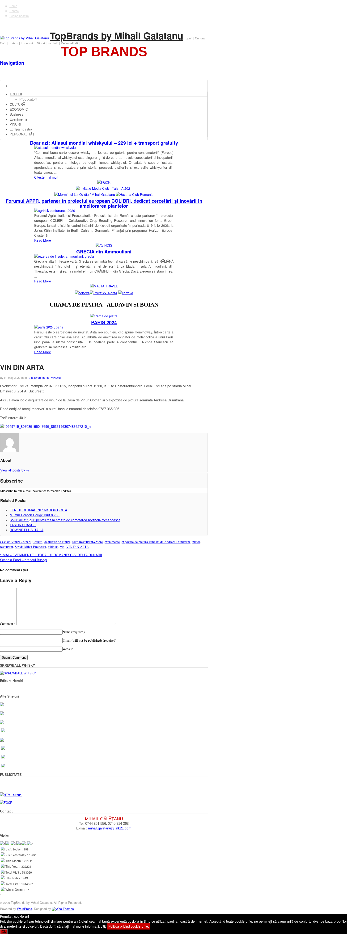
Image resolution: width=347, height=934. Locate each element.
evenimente (112, 541)
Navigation (12, 62)
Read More (42, 240)
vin (62, 546)
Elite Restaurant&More (87, 541)
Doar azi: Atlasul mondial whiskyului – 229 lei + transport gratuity (104, 142)
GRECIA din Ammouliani (103, 251)
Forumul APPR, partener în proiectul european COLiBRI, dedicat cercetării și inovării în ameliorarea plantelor (104, 203)
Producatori (28, 99)
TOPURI (16, 94)
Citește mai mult (46, 177)
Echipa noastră (19, 16)
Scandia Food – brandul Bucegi (23, 559)
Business (16, 114)
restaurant (6, 546)
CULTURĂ (17, 104)
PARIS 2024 (104, 322)
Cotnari (37, 541)
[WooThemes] (63, 908)
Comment (8, 623)
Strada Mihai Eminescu (30, 546)
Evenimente (18, 119)
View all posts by (14, 470)
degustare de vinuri (57, 541)
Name (74, 632)
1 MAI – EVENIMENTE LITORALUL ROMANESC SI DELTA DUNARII (51, 554)
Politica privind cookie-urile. (128, 926)
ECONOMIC (19, 109)
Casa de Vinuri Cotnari (15, 541)
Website (68, 649)
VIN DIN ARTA (77, 546)
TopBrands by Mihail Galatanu (116, 35)
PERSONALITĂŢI (22, 134)
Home (13, 6)
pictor (196, 541)
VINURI (15, 124)
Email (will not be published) (89, 640)
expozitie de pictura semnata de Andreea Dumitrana (156, 541)
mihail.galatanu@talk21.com (109, 828)
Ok (4, 931)
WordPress (24, 908)
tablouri (53, 546)
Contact (14, 11)
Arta (30, 377)
